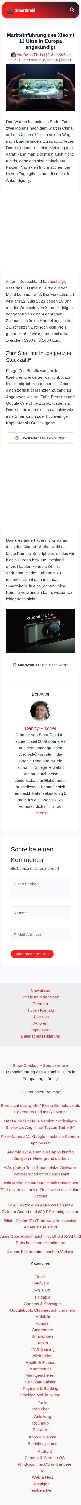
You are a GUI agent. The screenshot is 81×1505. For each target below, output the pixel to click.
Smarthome (42, 1330)
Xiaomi (66, 60)
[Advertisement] (40, 230)
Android (52, 60)
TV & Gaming (43, 1349)
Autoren (40, 1023)
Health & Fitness (40, 1362)
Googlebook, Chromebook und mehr (42, 1310)
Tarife (43, 1402)
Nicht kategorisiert (40, 1382)
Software (40, 1429)
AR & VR (43, 1291)
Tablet (42, 1343)
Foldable (42, 1297)
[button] (72, 11)
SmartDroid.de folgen (40, 997)
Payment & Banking (40, 1388)
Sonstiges (40, 1484)
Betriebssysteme (43, 1444)
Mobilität (42, 1317)
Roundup (40, 1423)
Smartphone (36, 60)
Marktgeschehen (41, 1375)
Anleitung (42, 1416)
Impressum (40, 1030)
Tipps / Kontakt (40, 1010)
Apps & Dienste (42, 1437)
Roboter (43, 1323)
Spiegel (41, 767)
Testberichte (41, 1490)
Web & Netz (42, 1477)
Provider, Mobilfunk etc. (40, 1395)
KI (42, 1471)
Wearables (42, 1356)
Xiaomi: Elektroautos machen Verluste (41, 1251)
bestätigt (57, 281)
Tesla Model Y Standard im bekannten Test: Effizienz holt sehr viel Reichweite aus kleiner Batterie (41, 1189)
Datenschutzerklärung (40, 1036)
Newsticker (40, 991)
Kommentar (40, 1369)
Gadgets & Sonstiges (43, 1304)
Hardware (40, 1283)
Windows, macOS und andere (44, 1464)
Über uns (40, 1016)
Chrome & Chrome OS (45, 1458)
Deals (40, 1276)
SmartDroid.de (26, 1065)
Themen (40, 1004)
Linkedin (40, 813)
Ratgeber (40, 1409)
